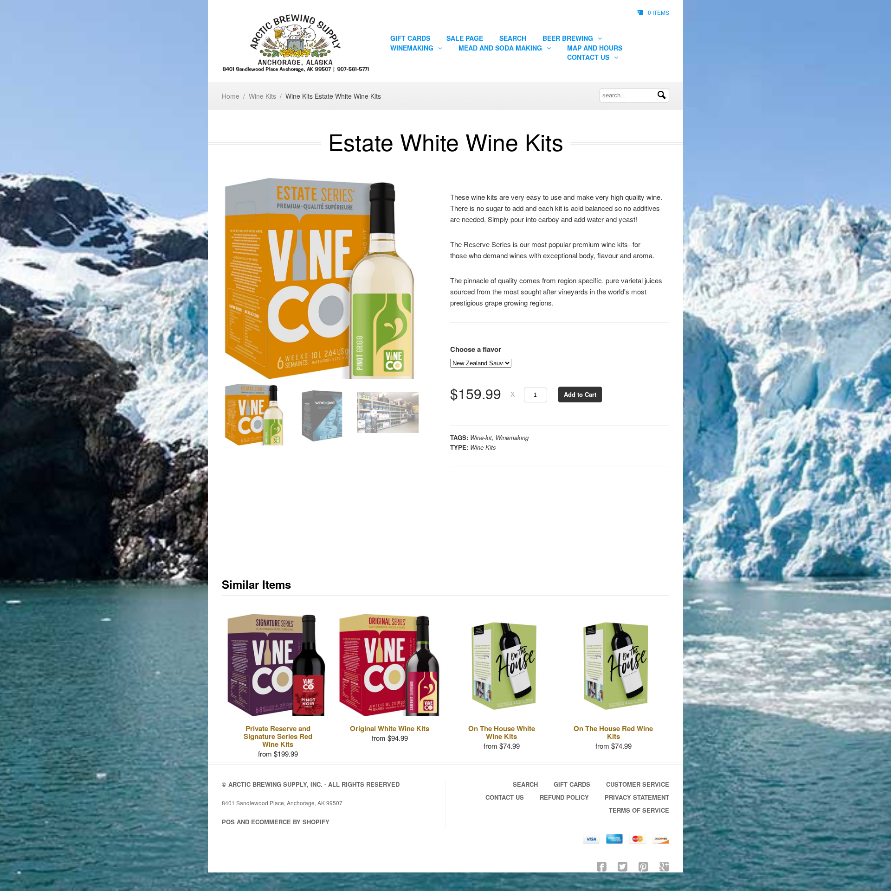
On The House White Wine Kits (501, 732)
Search (512, 38)
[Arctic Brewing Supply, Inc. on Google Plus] (664, 866)
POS (228, 821)
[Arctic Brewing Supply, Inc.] (295, 43)
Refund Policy (564, 797)
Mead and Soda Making (501, 47)
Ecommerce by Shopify (290, 821)
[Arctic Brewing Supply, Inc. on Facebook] (602, 866)
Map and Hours (594, 47)
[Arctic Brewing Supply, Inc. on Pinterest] (643, 866)
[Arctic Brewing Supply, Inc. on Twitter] (622, 866)
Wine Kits (262, 96)
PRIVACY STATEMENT (637, 797)
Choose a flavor (475, 349)
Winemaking (412, 47)
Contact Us (589, 57)
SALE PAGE (464, 38)
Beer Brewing (568, 38)
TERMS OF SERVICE (639, 810)
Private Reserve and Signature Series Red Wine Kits (278, 736)
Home (230, 96)
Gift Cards (410, 38)
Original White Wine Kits (389, 728)
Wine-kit (481, 437)
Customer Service (637, 784)
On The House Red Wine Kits (613, 732)
